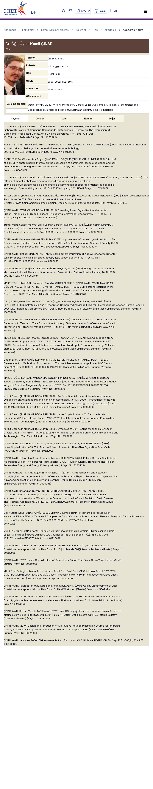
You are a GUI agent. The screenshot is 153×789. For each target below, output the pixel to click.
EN (115, 10)
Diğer (112, 118)
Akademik (10, 29)
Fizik (95, 29)
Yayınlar (15, 118)
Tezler (63, 118)
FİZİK (33, 13)
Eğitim (88, 118)
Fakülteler (28, 29)
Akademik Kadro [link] (133, 29)
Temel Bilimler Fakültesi (55, 29)
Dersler (40, 118)
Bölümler (81, 29)
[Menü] (145, 11)
